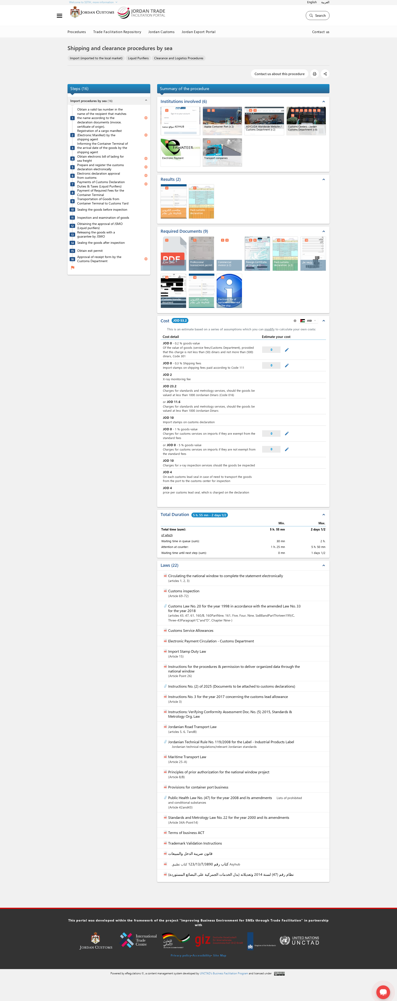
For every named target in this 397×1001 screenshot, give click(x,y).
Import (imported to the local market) (96, 58)
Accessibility (202, 955)
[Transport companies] (222, 152)
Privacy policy (181, 955)
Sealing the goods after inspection (101, 243)
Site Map (219, 955)
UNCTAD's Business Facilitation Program (224, 973)
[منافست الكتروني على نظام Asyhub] (174, 201)
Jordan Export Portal (199, 31)
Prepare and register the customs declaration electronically (100, 167)
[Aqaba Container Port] (222, 121)
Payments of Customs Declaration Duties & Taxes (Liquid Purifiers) (101, 184)
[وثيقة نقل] (313, 253)
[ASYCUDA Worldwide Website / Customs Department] (264, 121)
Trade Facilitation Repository (117, 31)
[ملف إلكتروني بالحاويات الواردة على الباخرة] (229, 291)
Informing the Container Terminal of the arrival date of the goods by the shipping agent (102, 148)
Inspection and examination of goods (103, 218)
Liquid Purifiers (138, 58)
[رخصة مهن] (201, 253)
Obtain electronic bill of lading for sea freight (100, 158)
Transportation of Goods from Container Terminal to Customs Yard (102, 201)
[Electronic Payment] (180, 152)
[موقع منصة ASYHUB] (180, 121)
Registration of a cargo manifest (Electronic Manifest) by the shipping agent (99, 135)
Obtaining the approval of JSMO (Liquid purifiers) (100, 226)
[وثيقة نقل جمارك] (173, 291)
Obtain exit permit (90, 251)
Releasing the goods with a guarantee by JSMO (96, 234)
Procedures (77, 31)
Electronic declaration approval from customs (98, 175)
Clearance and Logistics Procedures (178, 58)
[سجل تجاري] (174, 253)
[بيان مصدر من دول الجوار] (285, 253)
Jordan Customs (161, 31)
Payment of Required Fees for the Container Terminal (100, 192)
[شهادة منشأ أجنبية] (257, 253)
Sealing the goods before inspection (102, 209)
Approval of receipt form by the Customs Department (99, 259)
